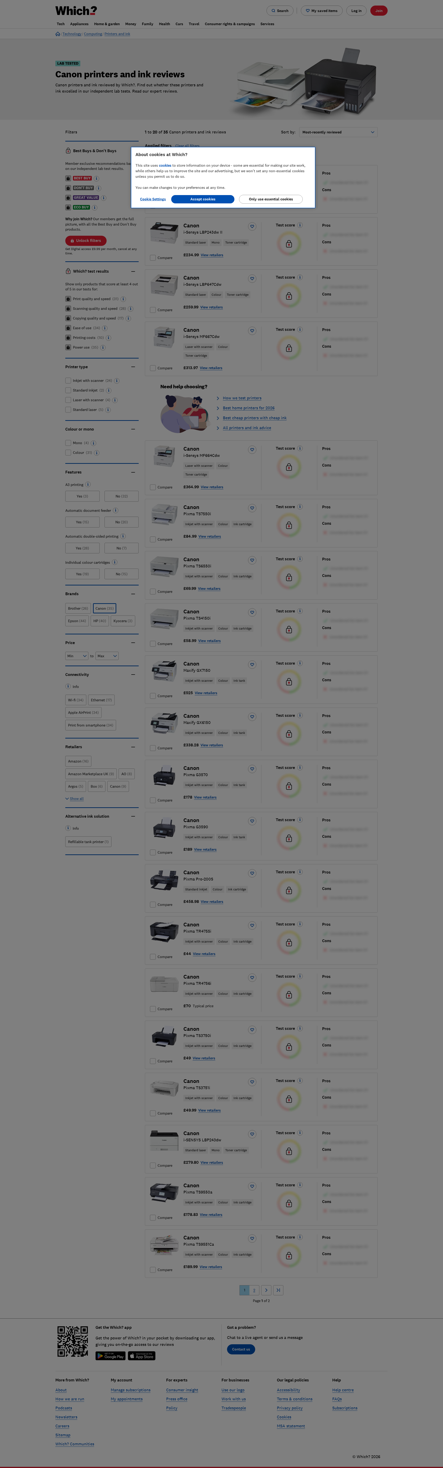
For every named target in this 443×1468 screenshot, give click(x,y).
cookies (165, 165)
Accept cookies (203, 199)
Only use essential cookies (271, 199)
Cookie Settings (153, 199)
